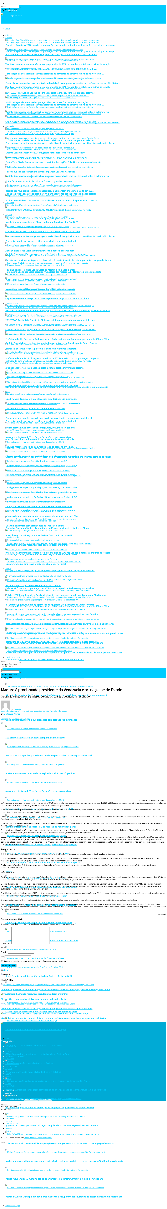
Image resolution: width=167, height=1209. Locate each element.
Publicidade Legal (12, 1205)
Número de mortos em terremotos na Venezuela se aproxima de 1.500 (41, 516)
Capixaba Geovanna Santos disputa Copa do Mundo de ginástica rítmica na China (47, 528)
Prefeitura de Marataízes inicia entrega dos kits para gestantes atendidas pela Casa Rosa (51, 54)
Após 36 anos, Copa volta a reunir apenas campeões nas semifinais (39, 439)
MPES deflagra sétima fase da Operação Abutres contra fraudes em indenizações (46, 102)
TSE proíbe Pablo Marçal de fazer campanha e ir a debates (35, 408)
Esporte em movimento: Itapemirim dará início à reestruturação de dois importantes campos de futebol (58, 260)
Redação (17, 709)
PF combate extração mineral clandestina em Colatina (33, 1071)
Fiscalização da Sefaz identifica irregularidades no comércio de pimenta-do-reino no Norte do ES (54, 104)
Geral (7, 1071)
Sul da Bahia (10, 1086)
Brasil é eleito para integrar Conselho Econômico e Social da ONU (38, 976)
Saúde (8, 1083)
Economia (9, 202)
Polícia (8, 1038)
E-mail (4, 952)
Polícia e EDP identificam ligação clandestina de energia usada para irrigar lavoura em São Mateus (55, 1089)
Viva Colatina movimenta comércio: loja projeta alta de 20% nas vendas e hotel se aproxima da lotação (57, 552)
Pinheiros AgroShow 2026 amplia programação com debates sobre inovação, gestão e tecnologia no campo (60, 51)
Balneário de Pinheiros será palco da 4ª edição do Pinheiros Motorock (40, 348)
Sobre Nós (10, 3)
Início (7, 29)
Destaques (8, 714)
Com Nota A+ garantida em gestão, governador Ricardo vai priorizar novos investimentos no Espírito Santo (60, 143)
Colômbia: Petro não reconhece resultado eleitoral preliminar (36, 544)
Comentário (6, 943)
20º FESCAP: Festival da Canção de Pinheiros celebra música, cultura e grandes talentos (50, 140)
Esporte (8, 370)
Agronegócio (10, 1046)
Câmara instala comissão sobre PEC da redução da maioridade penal (40, 826)
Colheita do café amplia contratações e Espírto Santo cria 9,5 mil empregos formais (48, 360)
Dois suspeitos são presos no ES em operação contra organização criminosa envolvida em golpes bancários (59, 1143)
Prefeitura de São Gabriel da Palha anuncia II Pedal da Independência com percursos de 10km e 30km (57, 606)
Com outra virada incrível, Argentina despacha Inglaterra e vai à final (40, 421)
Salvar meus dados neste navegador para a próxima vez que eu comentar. (35, 961)
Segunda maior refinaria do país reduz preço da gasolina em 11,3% (39, 133)
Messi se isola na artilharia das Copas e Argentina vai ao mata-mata (40, 288)
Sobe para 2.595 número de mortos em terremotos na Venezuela (38, 922)
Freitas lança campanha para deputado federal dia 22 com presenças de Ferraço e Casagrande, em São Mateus (62, 83)
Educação (9, 1061)
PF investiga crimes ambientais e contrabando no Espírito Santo (38, 1054)
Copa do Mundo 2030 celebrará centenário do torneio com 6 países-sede (42, 231)
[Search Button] (20, 672)
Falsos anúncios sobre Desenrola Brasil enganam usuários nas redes (40, 171)
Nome (4, 947)
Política (8, 1081)
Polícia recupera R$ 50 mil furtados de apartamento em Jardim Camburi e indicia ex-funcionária (54, 1178)
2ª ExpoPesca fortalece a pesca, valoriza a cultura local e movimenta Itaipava (44, 659)
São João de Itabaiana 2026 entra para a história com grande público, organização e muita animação (56, 386)
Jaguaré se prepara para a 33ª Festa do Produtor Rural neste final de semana (44, 677)
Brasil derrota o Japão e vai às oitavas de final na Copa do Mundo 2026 (41, 279)
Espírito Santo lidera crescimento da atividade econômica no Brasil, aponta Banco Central (51, 200)
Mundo (8, 480)
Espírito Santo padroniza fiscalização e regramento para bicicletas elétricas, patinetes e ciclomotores (57, 111)
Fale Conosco (11, 1095)
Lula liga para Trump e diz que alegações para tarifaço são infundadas (41, 719)
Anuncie (8, 1093)
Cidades (8, 37)
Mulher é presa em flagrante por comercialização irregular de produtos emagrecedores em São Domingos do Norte (64, 1161)
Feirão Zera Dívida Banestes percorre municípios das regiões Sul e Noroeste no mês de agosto (53, 271)
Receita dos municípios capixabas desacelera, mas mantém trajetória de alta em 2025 (49, 190)
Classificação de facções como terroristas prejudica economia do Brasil (41, 1011)
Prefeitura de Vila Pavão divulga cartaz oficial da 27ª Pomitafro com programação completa (52, 358)
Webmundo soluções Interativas (38, 1099)
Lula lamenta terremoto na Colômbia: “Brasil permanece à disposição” (41, 844)
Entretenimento (12, 537)
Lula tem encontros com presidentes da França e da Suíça (35, 958)
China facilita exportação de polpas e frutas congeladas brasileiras (39, 307)
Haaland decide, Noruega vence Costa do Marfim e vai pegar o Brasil (40, 269)
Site (2, 956)
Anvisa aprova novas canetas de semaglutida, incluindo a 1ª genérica (40, 427)
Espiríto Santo (11, 1066)
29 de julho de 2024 (9, 711)
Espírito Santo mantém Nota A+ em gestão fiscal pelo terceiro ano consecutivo (45, 254)
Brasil (7, 391)
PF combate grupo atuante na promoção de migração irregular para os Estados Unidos (49, 1107)
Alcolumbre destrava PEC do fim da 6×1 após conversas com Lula (38, 437)
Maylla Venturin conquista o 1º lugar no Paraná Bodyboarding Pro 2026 (41, 222)
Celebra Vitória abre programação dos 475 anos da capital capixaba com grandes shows (50, 588)
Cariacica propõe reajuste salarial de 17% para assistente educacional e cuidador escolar (50, 193)
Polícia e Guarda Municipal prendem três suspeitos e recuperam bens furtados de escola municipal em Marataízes (63, 1196)
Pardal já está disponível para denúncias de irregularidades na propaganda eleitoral (48, 418)
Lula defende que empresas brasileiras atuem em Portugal (35, 1029)
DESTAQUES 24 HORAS (15, 1056)
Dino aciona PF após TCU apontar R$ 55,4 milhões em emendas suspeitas (43, 862)
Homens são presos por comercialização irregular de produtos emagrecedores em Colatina (51, 1125)
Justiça (8, 1073)
